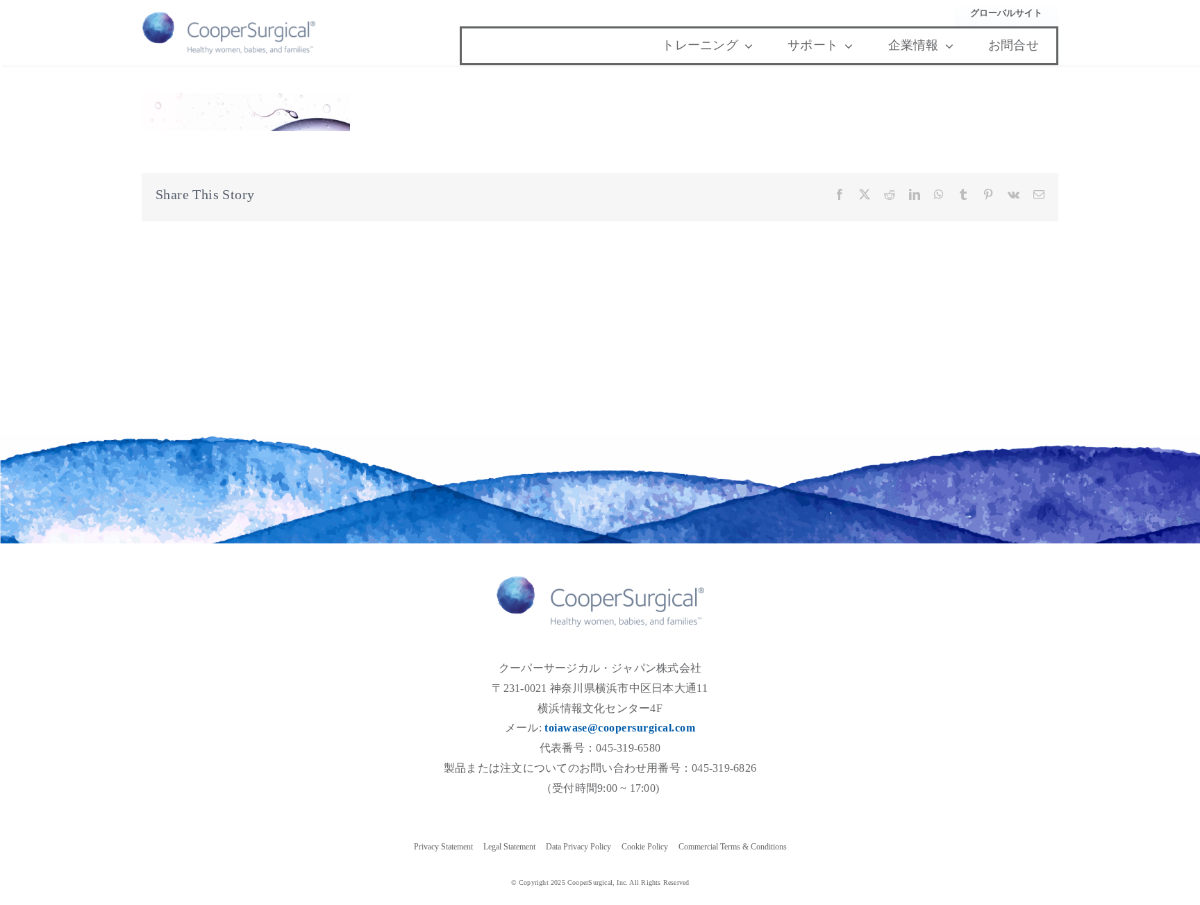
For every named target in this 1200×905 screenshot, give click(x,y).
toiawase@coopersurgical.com (619, 728)
